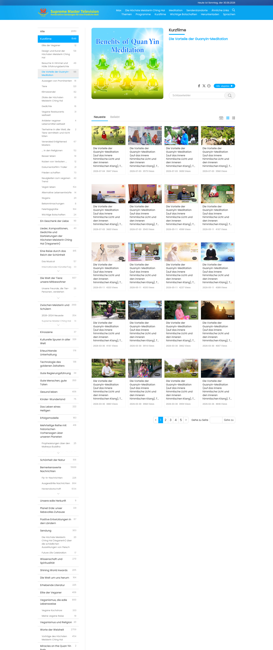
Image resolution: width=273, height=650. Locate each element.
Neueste (100, 117)
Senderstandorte (197, 10)
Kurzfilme (160, 14)
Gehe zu (229, 420)
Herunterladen (210, 14)
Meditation (175, 10)
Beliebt (115, 117)
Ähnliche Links (220, 10)
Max (118, 10)
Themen (126, 14)
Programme (143, 14)
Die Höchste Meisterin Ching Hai (145, 10)
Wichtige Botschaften (183, 14)
